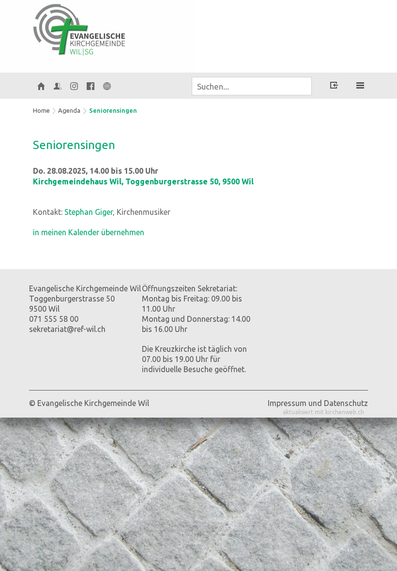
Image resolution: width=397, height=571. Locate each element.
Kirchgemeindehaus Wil (143, 181)
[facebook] (90, 86)
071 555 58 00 (53, 319)
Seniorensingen (113, 110)
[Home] (41, 86)
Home (41, 110)
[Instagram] (74, 86)
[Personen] (57, 86)
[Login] (334, 87)
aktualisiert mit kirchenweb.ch (323, 412)
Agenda (69, 110)
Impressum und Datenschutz (318, 403)
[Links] (107, 86)
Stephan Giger (88, 212)
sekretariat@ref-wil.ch (67, 329)
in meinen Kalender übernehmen (88, 232)
